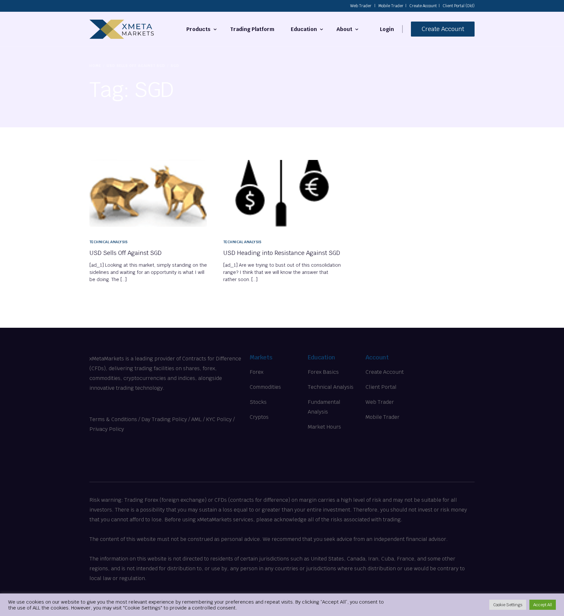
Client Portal (381, 387)
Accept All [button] (542, 605)
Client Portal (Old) (459, 6)
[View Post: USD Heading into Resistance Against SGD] (282, 193)
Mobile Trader (390, 6)
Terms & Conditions (113, 419)
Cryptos (259, 417)
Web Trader (360, 6)
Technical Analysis (108, 242)
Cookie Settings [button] (507, 605)
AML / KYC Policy (211, 419)
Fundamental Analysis (324, 407)
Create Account (423, 6)
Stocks (258, 402)
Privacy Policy (106, 429)
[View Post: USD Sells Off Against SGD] (148, 193)
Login (387, 29)
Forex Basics (323, 372)
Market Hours (324, 426)
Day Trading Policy (164, 419)
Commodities (265, 387)
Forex (256, 372)
